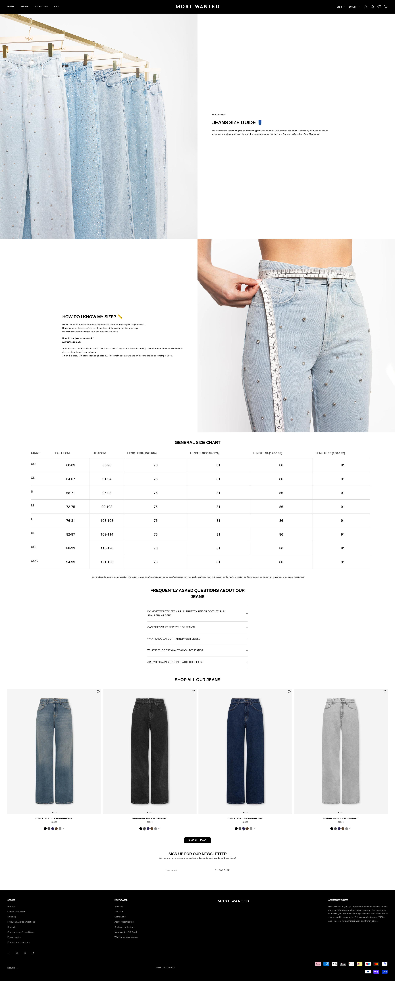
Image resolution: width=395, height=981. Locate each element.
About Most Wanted (124, 922)
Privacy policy (14, 937)
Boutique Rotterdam (124, 927)
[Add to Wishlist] (98, 691)
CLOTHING (24, 7)
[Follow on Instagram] (17, 953)
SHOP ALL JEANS (197, 840)
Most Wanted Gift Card (125, 932)
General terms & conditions (20, 932)
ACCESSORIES (41, 7)
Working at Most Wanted (126, 937)
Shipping (11, 916)
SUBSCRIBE (222, 870)
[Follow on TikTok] (33, 953)
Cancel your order (16, 911)
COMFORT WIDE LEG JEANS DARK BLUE (245, 818)
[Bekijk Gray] (60, 828)
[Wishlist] (379, 6)
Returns (11, 906)
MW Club (118, 911)
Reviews (118, 906)
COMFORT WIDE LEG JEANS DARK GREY (149, 818)
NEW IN (10, 7)
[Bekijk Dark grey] (49, 828)
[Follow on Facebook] (8, 953)
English (352, 7)
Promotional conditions (18, 942)
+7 (64, 828)
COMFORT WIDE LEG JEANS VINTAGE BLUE (54, 818)
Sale (56, 7)
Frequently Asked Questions (21, 922)
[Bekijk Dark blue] (52, 828)
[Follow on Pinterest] (25, 953)
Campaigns (120, 916)
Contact (11, 927)
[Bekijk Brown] (56, 828)
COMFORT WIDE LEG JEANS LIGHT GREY (340, 818)
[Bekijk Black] (45, 828)
